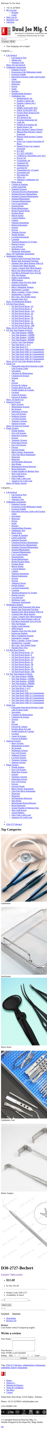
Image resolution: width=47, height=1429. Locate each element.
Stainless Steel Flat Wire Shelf (23, 282)
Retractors (15, 84)
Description (11, 1318)
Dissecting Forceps (19, 442)
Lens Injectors (17, 246)
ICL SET (20, 151)
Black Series (16, 182)
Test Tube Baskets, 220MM (22, 337)
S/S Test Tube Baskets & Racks (19, 330)
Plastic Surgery (12, 428)
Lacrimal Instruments (20, 237)
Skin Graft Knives (19, 474)
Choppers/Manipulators (21, 201)
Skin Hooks (16, 464)
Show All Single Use (15, 399)
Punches (14, 91)
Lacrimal (15, 392)
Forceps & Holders (19, 397)
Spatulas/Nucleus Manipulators (24, 194)
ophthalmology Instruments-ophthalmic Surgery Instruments (23, 1366)
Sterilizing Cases (18, 249)
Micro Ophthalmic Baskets (22, 287)
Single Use (10, 364)
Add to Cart (6, 1305)
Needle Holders (17, 234)
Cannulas (15, 239)
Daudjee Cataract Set (25, 101)
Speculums (15, 81)
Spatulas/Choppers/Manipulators (24, 196)
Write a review (17, 1274)
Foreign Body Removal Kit (28, 113)
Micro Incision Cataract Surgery (30, 129)
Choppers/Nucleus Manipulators (24, 191)
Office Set (21, 177)
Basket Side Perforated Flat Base (25, 261)
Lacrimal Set (22, 168)
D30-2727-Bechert (14, 824)
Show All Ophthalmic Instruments (20, 254)
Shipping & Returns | (15, 1385)
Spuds (14, 89)
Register (14, 12)
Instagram (16, 1314)
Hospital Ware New (19, 299)
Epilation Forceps (18, 70)
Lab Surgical (11, 55)
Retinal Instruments (19, 225)
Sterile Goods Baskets (20, 278)
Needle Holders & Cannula (22, 390)
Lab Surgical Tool (18, 58)
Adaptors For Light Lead (21, 481)
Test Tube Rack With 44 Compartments (27, 354)
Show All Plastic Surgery (16, 483)
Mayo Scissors (17, 404)
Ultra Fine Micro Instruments (23, 454)
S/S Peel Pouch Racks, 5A (22, 306)
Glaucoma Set (22, 115)
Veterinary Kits (17, 62)
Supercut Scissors (13, 402)
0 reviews (5, 1274)
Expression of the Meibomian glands (26, 72)
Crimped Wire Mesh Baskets (23, 266)
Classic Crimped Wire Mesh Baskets (26, 268)
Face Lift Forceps (18, 445)
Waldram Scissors (18, 416)
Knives (14, 86)
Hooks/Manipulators (19, 208)
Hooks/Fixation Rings (20, 211)
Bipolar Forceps (18, 244)
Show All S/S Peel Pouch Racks (19, 328)
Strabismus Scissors (19, 411)
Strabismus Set (23, 165)
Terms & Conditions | (15, 1387)
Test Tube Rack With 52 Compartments (27, 352)
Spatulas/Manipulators (20, 199)
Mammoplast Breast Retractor (23, 466)
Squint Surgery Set (24, 127)
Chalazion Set (22, 163)
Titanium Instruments (20, 223)
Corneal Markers (18, 218)
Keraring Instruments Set (27, 120)
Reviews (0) (11, 1321)
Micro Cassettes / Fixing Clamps (24, 292)
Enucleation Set (23, 172)
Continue (23, 1358)
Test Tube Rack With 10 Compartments (27, 359)
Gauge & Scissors (18, 395)
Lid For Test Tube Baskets (22, 342)
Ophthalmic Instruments (16, 67)
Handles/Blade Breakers (21, 93)
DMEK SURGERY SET (27, 108)
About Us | (10, 1383)
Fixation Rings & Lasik (21, 388)
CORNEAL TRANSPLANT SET (31, 156)
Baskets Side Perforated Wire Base (25, 258)
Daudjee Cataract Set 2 (26, 103)
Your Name (6, 1339)
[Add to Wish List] (2, 1308)
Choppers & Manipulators (22, 373)
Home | (9, 1380)
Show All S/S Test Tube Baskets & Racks (23, 361)
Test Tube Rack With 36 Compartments (27, 356)
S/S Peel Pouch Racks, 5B (22, 318)
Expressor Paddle (18, 74)
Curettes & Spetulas (19, 184)
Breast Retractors (18, 469)
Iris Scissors (16, 409)
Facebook (5, 1314)
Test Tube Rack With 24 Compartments (27, 349)
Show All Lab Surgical (15, 65)
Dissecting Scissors (19, 435)
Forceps (14, 230)
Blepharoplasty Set (24, 98)
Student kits (16, 60)
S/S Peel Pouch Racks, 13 (22, 321)
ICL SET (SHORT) (25, 153)
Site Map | (10, 1390)
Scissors (14, 227)
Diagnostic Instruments (20, 251)
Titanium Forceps (18, 232)
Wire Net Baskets (18, 275)
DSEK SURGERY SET (27, 110)
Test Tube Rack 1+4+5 (20, 344)
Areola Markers (17, 476)
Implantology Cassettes (21, 294)
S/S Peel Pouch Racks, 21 (22, 316)
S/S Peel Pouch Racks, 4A (22, 313)
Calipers (14, 220)
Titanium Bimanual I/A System (24, 242)
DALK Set (21, 158)
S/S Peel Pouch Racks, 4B (22, 323)
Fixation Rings (17, 213)
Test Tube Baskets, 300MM (22, 340)
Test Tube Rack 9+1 (19, 347)
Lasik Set (20, 122)
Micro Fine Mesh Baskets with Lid (25, 270)
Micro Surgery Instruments (22, 452)
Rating (4, 1355)
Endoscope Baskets (19, 285)
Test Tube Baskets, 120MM (22, 335)
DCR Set (20, 105)
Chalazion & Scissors (20, 376)
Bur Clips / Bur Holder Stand (23, 297)
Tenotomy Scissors (19, 421)
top (2, 1427)
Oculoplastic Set (23, 160)
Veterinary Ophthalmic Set (28, 180)
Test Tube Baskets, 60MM (22, 333)
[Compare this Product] (5, 1308)
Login (13, 15)
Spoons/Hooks (17, 206)
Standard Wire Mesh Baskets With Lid (27, 263)
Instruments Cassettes (20, 289)
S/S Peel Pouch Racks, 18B (22, 325)
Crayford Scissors (18, 419)
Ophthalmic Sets (18, 96)
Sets (13, 380)
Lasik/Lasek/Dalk (18, 187)
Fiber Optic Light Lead (21, 478)
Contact (9, 1392)
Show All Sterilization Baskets (18, 301)
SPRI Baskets (17, 280)
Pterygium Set (22, 175)
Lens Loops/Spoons (19, 203)
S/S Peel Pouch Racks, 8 (21, 309)
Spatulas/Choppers (19, 189)
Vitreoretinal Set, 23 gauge (28, 170)
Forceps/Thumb (18, 450)
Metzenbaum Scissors (20, 407)
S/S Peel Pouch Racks (15, 304)
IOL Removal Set (24, 117)
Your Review (6, 1350)
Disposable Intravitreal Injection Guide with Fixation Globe (27, 367)
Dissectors (15, 457)
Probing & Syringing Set (27, 125)
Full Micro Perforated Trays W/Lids (26, 273)
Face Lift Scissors (18, 414)
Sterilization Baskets (14, 256)
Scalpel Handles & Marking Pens (25, 471)
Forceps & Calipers (19, 385)
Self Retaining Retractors (21, 462)
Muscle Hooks (17, 215)
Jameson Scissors (18, 423)
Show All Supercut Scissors (17, 426)
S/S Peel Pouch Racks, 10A (22, 311)
